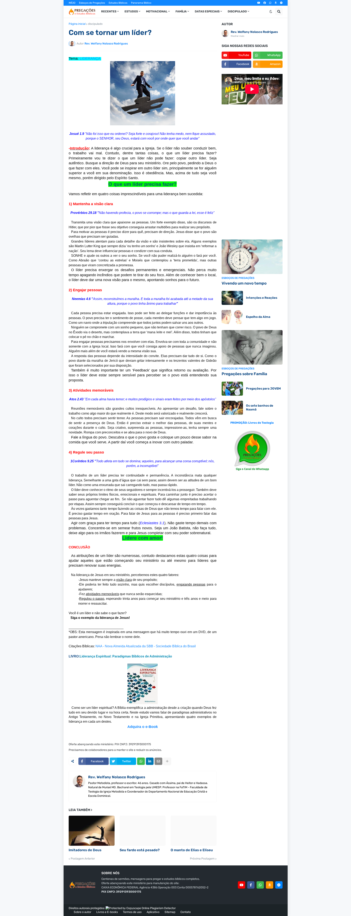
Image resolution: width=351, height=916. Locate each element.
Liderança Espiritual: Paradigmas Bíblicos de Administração (126, 656)
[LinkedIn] (150, 761)
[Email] (158, 761)
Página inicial (77, 24)
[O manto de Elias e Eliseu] (194, 831)
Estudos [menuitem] (131, 11)
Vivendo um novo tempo (244, 283)
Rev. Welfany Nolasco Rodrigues (116, 777)
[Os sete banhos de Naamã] (232, 408)
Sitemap (170, 912)
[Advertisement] (252, 172)
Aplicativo (153, 912)
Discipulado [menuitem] (237, 11)
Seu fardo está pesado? (140, 850)
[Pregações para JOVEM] (232, 389)
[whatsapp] (270, 3)
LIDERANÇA (90, 58)
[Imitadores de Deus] (92, 831)
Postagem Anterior (83, 858)
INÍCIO (72, 2)
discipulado (95, 24)
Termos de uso (132, 912)
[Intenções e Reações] (232, 298)
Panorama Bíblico (141, 2)
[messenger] (281, 3)
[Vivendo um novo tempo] (252, 256)
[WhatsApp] (141, 761)
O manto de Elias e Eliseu (192, 850)
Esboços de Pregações (92, 2)
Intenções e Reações (261, 298)
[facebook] (264, 3)
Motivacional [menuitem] (156, 11)
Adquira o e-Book (142, 727)
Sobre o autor (82, 912)
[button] (270, 11)
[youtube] (258, 3)
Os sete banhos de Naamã (259, 407)
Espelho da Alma (258, 317)
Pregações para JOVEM (263, 388)
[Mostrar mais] (167, 761)
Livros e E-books (107, 912)
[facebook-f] (251, 885)
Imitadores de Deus (85, 850)
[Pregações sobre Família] (252, 347)
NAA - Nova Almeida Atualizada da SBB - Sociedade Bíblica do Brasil (145, 646)
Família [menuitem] (181, 11)
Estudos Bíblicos (118, 2)
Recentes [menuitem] (108, 11)
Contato (185, 912)
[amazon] (276, 3)
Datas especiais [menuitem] (207, 11)
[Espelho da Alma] (232, 317)
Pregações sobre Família (244, 373)
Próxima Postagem (202, 858)
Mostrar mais (237, 36)
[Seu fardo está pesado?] (143, 831)
